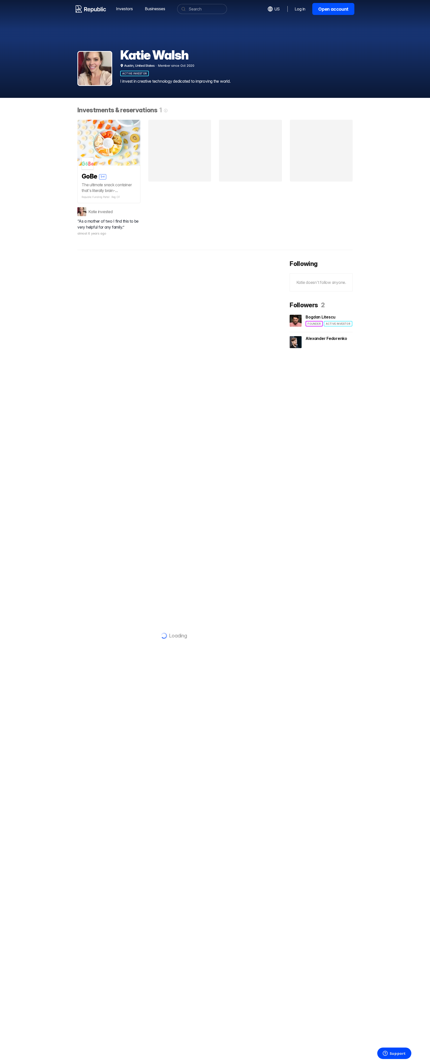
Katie (92, 211)
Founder (314, 323)
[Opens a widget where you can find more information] (394, 1054)
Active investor (134, 73)
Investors (124, 8)
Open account (333, 9)
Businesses (155, 8)
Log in (300, 8)
